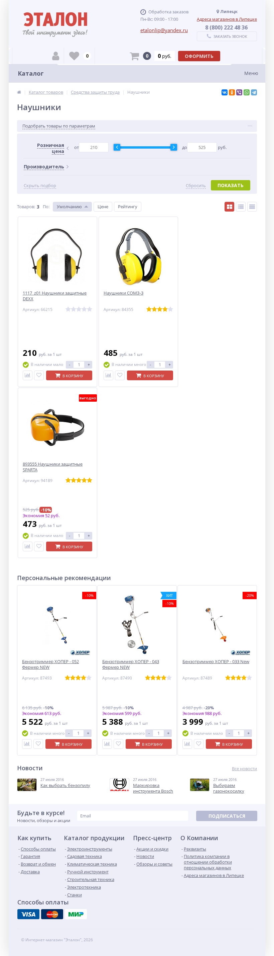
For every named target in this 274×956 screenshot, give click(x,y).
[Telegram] (254, 92)
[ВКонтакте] (225, 92)
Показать (231, 185)
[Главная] (19, 92)
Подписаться (227, 816)
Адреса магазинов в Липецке (227, 19)
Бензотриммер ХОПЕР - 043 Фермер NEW (130, 664)
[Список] (241, 207)
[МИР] (76, 914)
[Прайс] (252, 207)
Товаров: (26, 207)
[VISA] (28, 914)
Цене (103, 207)
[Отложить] (39, 375)
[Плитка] (229, 207)
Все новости (244, 769)
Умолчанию (69, 207)
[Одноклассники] (232, 92)
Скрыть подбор (40, 185)
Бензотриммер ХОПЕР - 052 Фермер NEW (50, 664)
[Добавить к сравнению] (27, 375)
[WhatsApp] (247, 92)
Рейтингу (127, 207)
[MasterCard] (52, 914)
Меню (251, 73)
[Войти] (55, 56)
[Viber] (239, 92)
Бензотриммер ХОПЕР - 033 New (215, 661)
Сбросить (196, 185)
